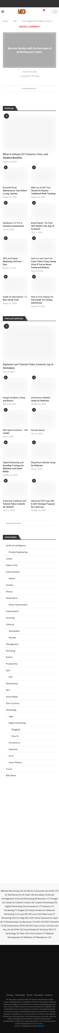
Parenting (10, 650)
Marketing (8, 918)
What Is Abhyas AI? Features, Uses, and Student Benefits (25, 156)
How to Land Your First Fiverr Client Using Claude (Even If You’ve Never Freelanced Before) (43, 263)
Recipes (12, 637)
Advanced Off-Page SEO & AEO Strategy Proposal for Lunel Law (43, 504)
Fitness (9, 591)
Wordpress (44, 937)
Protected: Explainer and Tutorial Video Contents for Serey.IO (14, 504)
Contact (48, 995)
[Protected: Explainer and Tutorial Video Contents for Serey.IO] (15, 489)
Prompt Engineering (18, 552)
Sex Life (8, 929)
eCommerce (14, 742)
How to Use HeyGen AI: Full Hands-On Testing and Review (42, 300)
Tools (24, 933)
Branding (41, 894)
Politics (9, 657)
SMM (19, 929)
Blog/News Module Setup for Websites (43, 464)
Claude (10, 902)
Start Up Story (12, 703)
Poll (10, 677)
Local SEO (25, 914)
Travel (9, 769)
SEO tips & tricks (40, 925)
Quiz (8, 670)
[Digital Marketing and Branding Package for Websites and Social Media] (15, 450)
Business (44, 898)
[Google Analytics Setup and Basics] (15, 385)
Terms (30, 995)
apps (11, 716)
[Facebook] (20, 3)
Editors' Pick (12, 565)
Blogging (16, 729)
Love (36, 914)
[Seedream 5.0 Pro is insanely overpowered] (15, 211)
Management (12, 644)
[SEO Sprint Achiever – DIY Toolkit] (15, 418)
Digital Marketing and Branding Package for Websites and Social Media (13, 467)
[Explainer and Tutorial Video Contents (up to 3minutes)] (29, 343)
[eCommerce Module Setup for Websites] (43, 385)
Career (9, 558)
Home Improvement (18, 604)
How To (15, 736)
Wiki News (11, 775)
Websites (30, 937)
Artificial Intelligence (16, 545)
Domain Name (38, 430)
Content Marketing (46, 902)
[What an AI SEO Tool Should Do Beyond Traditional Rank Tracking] (43, 175)
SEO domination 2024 (16, 925)
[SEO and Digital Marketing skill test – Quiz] (15, 246)
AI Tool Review (13, 894)
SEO (8, 690)
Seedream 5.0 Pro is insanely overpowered (13, 224)
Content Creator (24, 902)
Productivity (12, 663)
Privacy (10, 995)
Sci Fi (11, 755)
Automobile (14, 631)
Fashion (9, 585)
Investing (10, 617)
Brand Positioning (28, 898)
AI (27, 891)
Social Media (12, 696)
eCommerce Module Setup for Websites (40, 399)
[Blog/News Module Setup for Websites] (43, 450)
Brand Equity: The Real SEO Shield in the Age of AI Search (42, 226)
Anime (12, 578)
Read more (38, 1023)
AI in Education (39, 891)
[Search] (48, 11)
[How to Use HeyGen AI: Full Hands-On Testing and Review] (43, 284)
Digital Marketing (17, 723)
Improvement (12, 611)
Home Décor (12, 598)
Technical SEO (48, 929)
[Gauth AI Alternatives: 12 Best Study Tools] (15, 284)
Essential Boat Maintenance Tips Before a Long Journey (15, 190)
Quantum (13, 749)
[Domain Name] (43, 418)
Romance (29, 921)
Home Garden (37, 910)
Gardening (10, 910)
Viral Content (37, 933)
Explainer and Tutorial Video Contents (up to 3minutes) (28, 366)
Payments (38, 995)
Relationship (12, 683)
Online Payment (43, 918)
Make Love (48, 914)
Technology (11, 710)
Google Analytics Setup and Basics (14, 399)
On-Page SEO (25, 918)
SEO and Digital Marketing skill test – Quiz (13, 261)
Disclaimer (20, 995)
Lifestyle (10, 624)
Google (22, 910)
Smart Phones (15, 762)
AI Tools (28, 894)
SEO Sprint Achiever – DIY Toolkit (15, 431)
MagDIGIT (40, 1026)
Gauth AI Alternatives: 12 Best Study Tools (15, 298)
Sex (54, 925)
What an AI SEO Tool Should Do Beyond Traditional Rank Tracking (43, 190)
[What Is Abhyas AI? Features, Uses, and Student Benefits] (29, 133)
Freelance (48, 906)
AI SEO (53, 891)
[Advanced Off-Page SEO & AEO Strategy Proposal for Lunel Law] (43, 489)
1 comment (25, 76)
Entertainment (13, 571)
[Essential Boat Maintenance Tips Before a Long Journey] (15, 175)
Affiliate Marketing (12, 891)
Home (5, 21)
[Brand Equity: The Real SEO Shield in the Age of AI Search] (43, 211)
